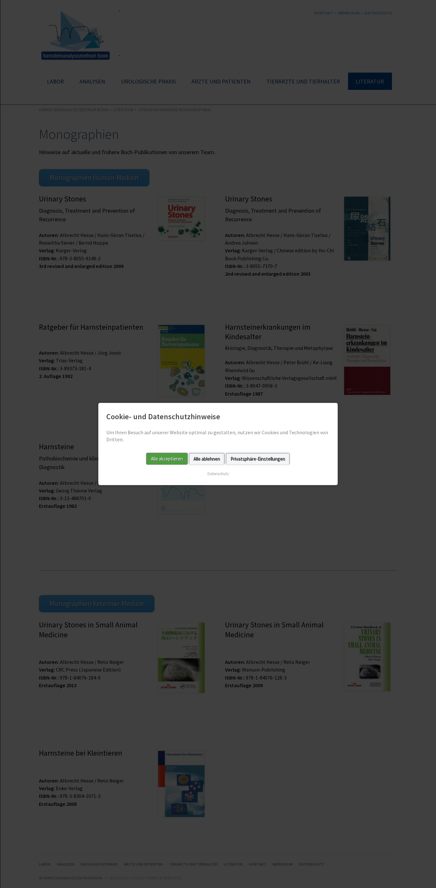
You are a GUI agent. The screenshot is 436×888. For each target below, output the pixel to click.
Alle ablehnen (206, 459)
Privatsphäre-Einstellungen (257, 459)
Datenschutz (218, 473)
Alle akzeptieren (167, 459)
